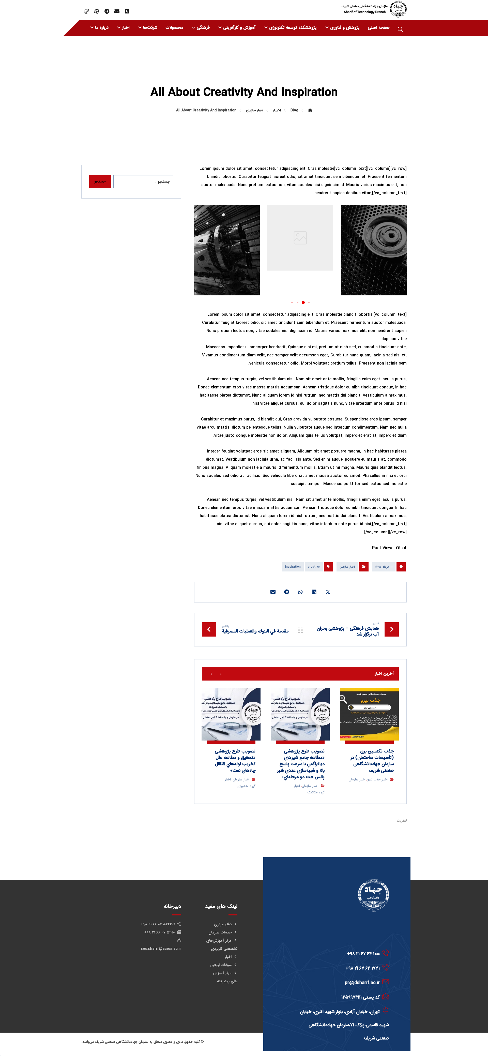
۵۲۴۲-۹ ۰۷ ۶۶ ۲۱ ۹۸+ (158, 924)
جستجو (100, 181)
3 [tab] (297, 302)
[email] (117, 11)
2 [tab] (303, 302)
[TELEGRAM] (107, 11)
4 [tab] (292, 302)
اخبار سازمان (347, 566)
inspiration (293, 566)
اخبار (228, 957)
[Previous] (220, 673)
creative (314, 566)
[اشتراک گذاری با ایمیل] (273, 592)
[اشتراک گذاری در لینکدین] (314, 592)
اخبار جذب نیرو (377, 779)
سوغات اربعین (221, 965)
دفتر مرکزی (223, 924)
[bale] (86, 11)
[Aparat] (97, 11)
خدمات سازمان (220, 932)
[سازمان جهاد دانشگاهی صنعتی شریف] (374, 9)
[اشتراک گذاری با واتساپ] (300, 592)
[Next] (211, 673)
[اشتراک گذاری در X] (328, 592)
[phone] (127, 11)
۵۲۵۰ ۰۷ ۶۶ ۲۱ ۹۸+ (159, 932)
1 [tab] (309, 302)
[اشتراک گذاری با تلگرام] (287, 592)
